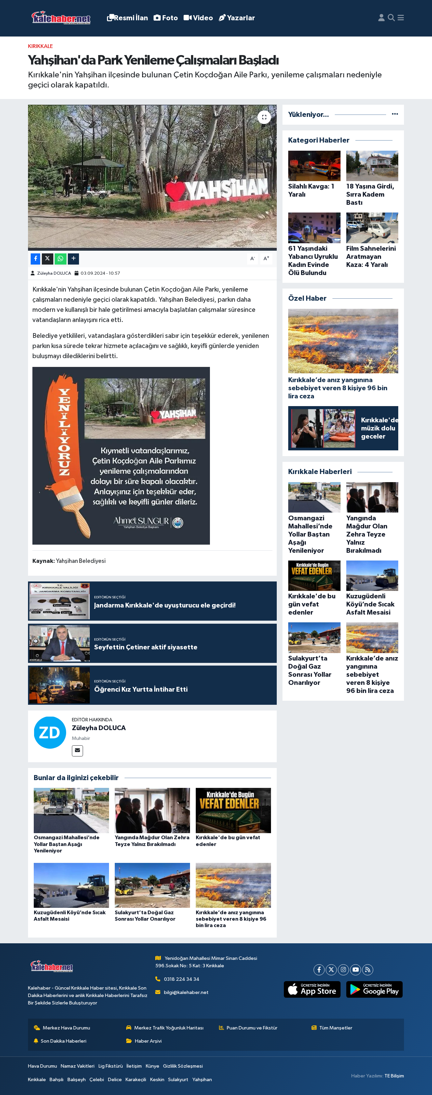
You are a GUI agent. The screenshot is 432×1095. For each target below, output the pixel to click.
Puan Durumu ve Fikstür (252, 1027)
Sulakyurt (178, 1079)
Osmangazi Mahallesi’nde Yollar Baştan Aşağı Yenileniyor (67, 844)
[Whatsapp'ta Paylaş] (60, 259)
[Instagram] (343, 969)
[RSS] (367, 969)
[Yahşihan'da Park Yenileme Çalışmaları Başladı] (152, 178)
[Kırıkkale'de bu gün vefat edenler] (233, 810)
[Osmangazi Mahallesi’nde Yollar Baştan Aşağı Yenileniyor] (71, 810)
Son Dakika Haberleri (63, 1041)
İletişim (134, 1066)
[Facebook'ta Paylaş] (35, 259)
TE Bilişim (394, 1075)
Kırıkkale (40, 46)
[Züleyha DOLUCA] (50, 732)
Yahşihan (202, 1079)
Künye (152, 1066)
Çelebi (96, 1079)
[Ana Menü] (401, 18)
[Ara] (391, 18)
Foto (170, 18)
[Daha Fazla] (73, 259)
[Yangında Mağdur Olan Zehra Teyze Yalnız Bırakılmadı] (152, 810)
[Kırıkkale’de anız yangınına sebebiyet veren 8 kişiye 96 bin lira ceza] (233, 885)
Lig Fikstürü (111, 1066)
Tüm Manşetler (335, 1027)
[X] (331, 969)
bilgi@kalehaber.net (186, 992)
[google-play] (374, 989)
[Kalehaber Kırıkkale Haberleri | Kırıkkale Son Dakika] (63, 18)
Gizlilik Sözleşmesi (183, 1066)
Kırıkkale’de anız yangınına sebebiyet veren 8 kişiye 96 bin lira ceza (231, 919)
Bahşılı (56, 1079)
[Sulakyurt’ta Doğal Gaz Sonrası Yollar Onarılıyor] (152, 885)
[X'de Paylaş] (47, 259)
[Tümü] (395, 115)
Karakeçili (136, 1079)
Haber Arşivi (148, 1041)
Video (203, 18)
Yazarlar (241, 18)
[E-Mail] (77, 750)
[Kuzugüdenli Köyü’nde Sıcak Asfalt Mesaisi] (71, 885)
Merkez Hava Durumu (66, 1027)
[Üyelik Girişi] (381, 18)
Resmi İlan (131, 18)
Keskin (157, 1079)
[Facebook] (319, 969)
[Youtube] (355, 969)
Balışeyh (77, 1079)
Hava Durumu (42, 1066)
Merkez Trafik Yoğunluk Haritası (169, 1027)
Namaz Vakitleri (77, 1066)
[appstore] (312, 989)
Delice (115, 1079)
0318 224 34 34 (181, 979)
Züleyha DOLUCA (54, 273)
